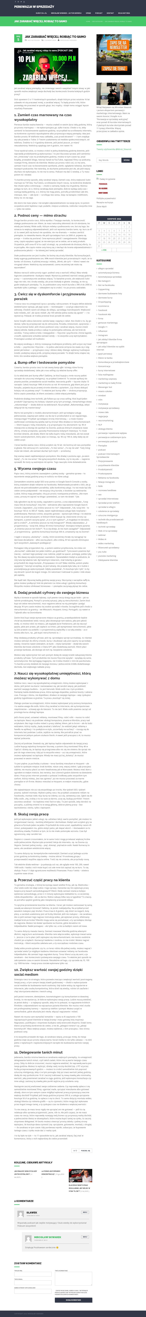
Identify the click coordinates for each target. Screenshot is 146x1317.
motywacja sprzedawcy (108, 408)
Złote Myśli (102, 206)
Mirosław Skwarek (68, 40)
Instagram (103, 335)
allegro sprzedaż (105, 268)
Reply (85, 1212)
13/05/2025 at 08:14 (40, 1240)
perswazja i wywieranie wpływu (112, 433)
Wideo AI (102, 539)
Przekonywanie (105, 473)
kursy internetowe (106, 370)
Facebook (102, 310)
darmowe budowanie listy (110, 293)
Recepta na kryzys (105, 202)
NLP (100, 424)
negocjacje (103, 416)
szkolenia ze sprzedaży (108, 511)
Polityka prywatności (106, 198)
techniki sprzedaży (106, 526)
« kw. (104, 250)
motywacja (103, 404)
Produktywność (105, 469)
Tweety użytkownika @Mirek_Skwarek (114, 149)
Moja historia (124, 13)
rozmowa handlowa (107, 490)
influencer (102, 331)
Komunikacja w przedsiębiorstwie (113, 362)
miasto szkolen (105, 391)
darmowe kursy (105, 297)
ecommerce (103, 306)
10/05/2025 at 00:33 (33, 1215)
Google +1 (102, 327)
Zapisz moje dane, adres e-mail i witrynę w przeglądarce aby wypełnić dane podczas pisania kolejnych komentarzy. (71, 1292)
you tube (102, 551)
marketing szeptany (107, 378)
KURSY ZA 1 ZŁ (41, 13)
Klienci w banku (105, 358)
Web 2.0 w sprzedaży (107, 531)
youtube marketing (107, 556)
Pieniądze (102, 445)
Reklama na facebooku (108, 477)
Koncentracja (104, 366)
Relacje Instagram (106, 482)
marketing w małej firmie (109, 383)
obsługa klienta (105, 429)
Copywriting (103, 289)
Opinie (88, 13)
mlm (100, 399)
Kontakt (110, 13)
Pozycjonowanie (105, 461)
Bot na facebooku (106, 285)
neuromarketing (105, 420)
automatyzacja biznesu (108, 272)
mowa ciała (103, 412)
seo (99, 494)
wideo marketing (106, 543)
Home (88, 21)
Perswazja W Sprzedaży (34, 7)
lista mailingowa (105, 374)
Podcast (98, 13)
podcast (102, 449)
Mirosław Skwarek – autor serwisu (66, 13)
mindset (102, 395)
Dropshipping (104, 302)
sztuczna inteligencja (108, 515)
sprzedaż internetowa (108, 498)
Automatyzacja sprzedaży (110, 276)
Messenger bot (105, 387)
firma (100, 318)
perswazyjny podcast (108, 441)
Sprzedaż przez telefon (108, 503)
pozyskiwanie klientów (108, 465)
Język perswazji (105, 353)
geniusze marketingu (108, 322)
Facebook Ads (104, 314)
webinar (102, 535)
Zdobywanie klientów (108, 560)
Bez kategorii (97, 21)
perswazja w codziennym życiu (112, 437)
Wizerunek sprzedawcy (108, 547)
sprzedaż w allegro (106, 507)
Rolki (100, 486)
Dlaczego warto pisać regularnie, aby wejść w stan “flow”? (79, 1188)
